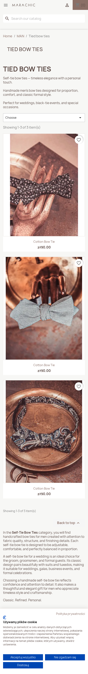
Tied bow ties (25, 49)
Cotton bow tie (44, 242)
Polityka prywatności (70, 614)
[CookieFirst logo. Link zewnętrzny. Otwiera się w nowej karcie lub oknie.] (4, 617)
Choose (44, 117)
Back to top (69, 522)
